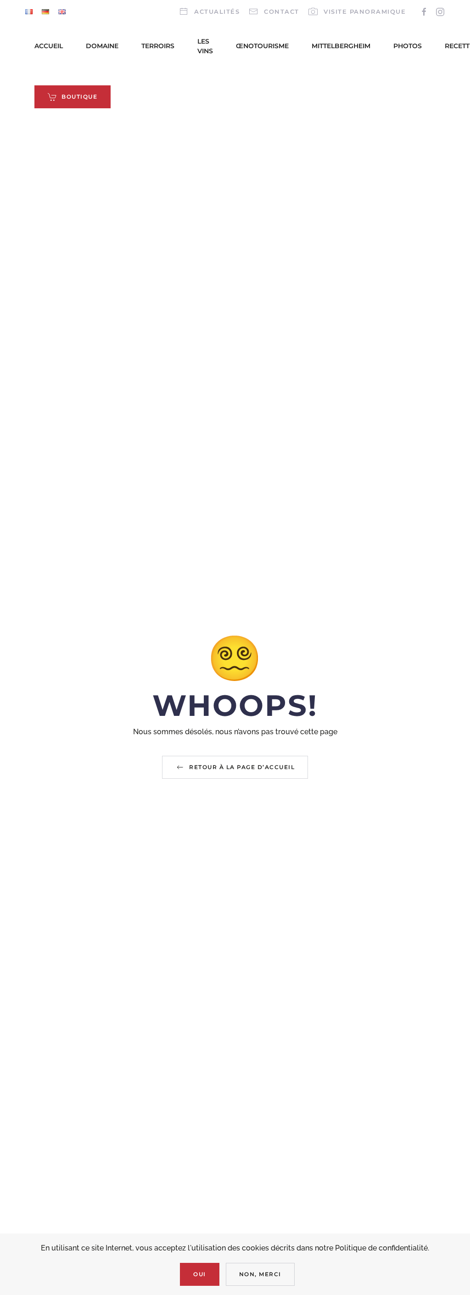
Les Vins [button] (205, 46)
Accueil (48, 46)
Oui (199, 1274)
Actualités (217, 11)
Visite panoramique (365, 11)
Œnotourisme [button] (262, 46)
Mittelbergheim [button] (341, 46)
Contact (281, 11)
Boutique (79, 96)
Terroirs (157, 46)
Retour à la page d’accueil (242, 767)
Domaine (102, 46)
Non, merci (260, 1274)
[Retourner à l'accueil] (16, 72)
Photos (407, 46)
